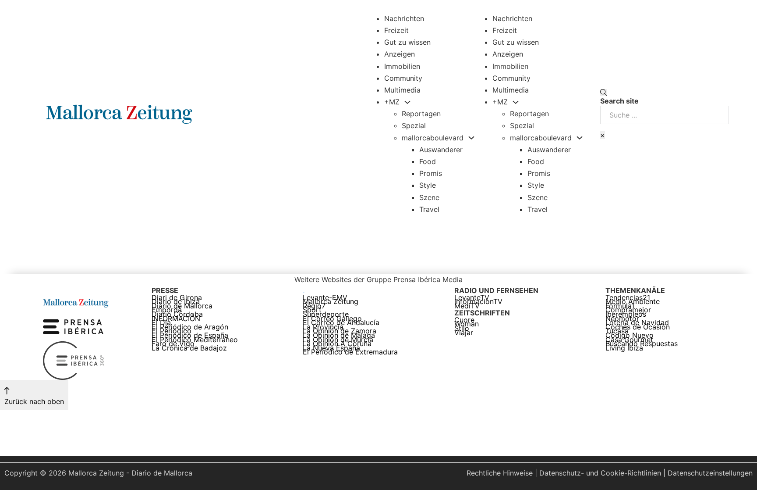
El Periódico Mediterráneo (195, 340)
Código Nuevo (629, 335)
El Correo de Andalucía (341, 323)
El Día (161, 323)
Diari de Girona (177, 298)
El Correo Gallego (332, 319)
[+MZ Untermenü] (407, 102)
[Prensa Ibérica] (73, 326)
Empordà (167, 310)
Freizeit (396, 30)
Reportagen (421, 113)
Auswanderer (441, 149)
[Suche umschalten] (603, 92)
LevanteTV (471, 298)
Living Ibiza (624, 348)
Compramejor (628, 310)
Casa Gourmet (629, 340)
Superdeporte (326, 314)
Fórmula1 (619, 306)
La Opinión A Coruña (337, 344)
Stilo (461, 328)
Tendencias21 (627, 298)
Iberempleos (625, 314)
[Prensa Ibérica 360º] (74, 360)
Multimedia (402, 90)
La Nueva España (331, 348)
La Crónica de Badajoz (189, 348)
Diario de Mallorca (182, 306)
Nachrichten (404, 18)
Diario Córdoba (177, 314)
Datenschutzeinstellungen (710, 473)
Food (427, 161)
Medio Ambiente (632, 302)
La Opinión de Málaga (339, 335)
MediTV (467, 306)
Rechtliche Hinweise (500, 473)
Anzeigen (399, 54)
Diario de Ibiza (176, 302)
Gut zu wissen (407, 42)
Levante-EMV (325, 298)
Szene (429, 197)
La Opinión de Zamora (339, 331)
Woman (466, 324)
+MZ (392, 101)
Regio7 (314, 306)
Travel (429, 209)
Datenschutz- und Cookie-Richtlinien (600, 473)
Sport (312, 310)
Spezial (414, 125)
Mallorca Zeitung (330, 302)
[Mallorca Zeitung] (76, 301)
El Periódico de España (190, 335)
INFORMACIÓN (176, 319)
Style (427, 185)
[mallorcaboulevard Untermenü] (471, 137)
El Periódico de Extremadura (350, 352)
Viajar (463, 333)
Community (403, 78)
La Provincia (323, 327)
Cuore (464, 320)
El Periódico (171, 331)
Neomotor (622, 319)
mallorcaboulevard (432, 137)
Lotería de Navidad (637, 323)
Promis (430, 173)
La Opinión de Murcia (338, 340)
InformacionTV (478, 302)
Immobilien (402, 66)
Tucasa (617, 331)
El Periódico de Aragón (190, 327)
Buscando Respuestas (641, 344)
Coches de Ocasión (637, 327)
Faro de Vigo (173, 344)
